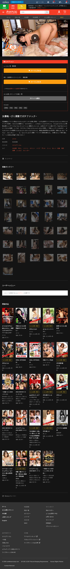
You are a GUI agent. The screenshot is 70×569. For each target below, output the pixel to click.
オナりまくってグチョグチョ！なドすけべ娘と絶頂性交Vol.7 (7, 472)
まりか (14, 138)
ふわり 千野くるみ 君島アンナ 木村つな (34, 401)
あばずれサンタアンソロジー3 (34, 396)
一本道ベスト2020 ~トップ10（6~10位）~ (48, 471)
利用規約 (48, 523)
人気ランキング (6, 517)
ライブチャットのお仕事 (31, 542)
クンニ (49, 148)
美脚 (13, 150)
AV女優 (26, 17)
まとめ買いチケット (50, 17)
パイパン (25, 148)
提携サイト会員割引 (15, 88)
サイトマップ (50, 520)
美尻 (62, 148)
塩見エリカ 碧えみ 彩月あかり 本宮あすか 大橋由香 (7, 435)
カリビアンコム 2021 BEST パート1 (21, 430)
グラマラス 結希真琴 (61, 429)
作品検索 (26, 507)
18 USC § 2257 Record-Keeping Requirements (34, 561)
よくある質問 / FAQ (51, 513)
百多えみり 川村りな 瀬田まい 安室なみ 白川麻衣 (21, 398)
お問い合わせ (50, 516)
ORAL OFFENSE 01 (21, 361)
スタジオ (26, 520)
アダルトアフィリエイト (31, 539)
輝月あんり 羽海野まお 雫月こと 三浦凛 (21, 436)
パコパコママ (6, 546)
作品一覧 (17, 17)
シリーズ (26, 516)
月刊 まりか (5, 363)
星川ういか (46, 397)
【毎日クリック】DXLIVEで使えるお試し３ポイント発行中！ (17, 2)
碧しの (44, 433)
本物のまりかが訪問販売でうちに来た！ (21, 328)
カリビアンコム (16, 145)
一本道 (4, 539)
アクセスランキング (30, 536)
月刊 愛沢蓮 (59, 363)
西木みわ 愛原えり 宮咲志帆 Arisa (21, 482)
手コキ (43, 148)
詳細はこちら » (41, 7)
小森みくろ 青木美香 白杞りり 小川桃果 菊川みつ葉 (48, 477)
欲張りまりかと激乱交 (61, 327)
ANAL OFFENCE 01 (34, 361)
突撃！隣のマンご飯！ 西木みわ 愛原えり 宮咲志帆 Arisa (21, 475)
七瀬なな (4, 478)
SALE (61, 17)
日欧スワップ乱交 (48, 360)
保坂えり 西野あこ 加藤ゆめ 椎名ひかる (34, 441)
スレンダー (26, 150)
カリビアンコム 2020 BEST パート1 (34, 471)
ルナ (57, 397)
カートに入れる (36, 70)
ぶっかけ (19, 150)
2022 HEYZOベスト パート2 (21, 393)
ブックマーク (8, 158)
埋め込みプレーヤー (10, 496)
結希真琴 (58, 432)
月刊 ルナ (59, 395)
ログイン (20, 293)
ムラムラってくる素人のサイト (11, 549)
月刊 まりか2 (33, 329)
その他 (26, 533)
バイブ (38, 148)
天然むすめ (5, 542)
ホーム (8, 17)
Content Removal (9, 565)
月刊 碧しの (46, 431)
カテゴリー (27, 513)
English (4, 520)
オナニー (32, 148)
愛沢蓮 (58, 365)
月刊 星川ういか (47, 395)
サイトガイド (50, 507)
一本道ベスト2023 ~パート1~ (7, 393)
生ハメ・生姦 (56, 148)
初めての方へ (50, 510)
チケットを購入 (35, 98)
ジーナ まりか (46, 362)
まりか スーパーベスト (48, 330)
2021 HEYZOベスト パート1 (7, 429)
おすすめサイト (6, 533)
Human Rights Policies (56, 561)
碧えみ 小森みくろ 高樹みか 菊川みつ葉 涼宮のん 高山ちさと (34, 477)
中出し (20, 148)
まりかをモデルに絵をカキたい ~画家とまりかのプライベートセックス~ (7, 329)
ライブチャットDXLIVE (9, 552)
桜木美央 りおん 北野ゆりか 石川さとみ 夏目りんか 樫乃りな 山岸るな (7, 399)
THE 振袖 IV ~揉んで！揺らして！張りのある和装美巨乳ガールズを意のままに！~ (34, 435)
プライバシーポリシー (52, 526)
